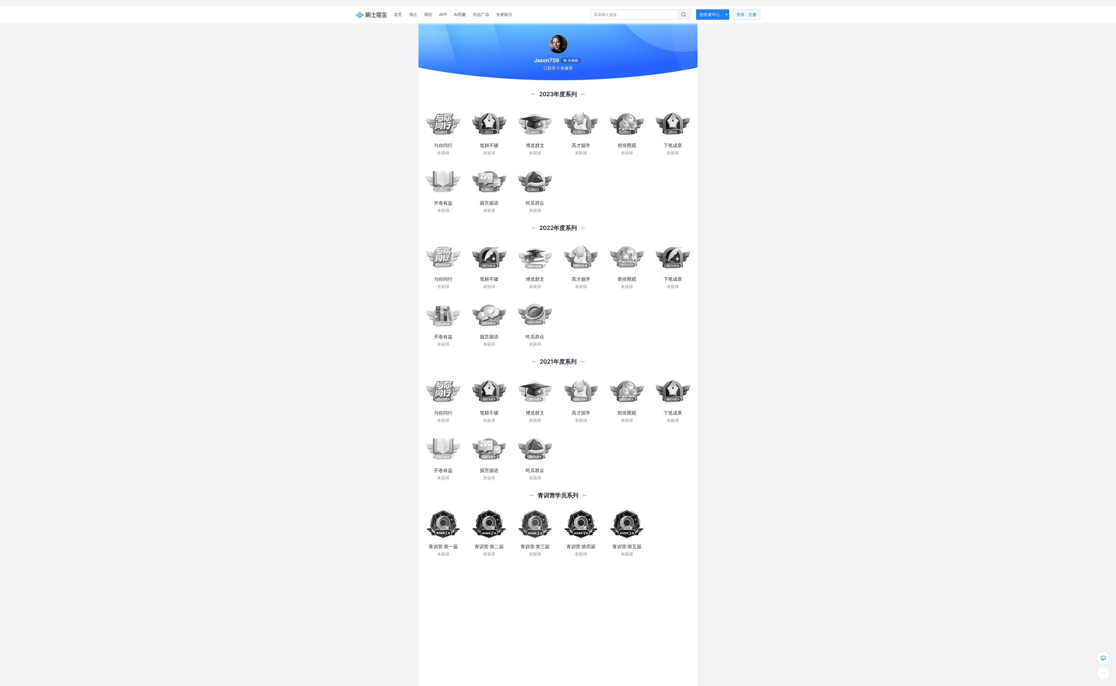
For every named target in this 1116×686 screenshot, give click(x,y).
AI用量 (460, 14)
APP (443, 14)
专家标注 (504, 14)
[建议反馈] (1103, 658)
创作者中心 (710, 14)
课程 (428, 14)
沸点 (413, 14)
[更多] (1103, 673)
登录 (746, 14)
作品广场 (481, 14)
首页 (398, 14)
